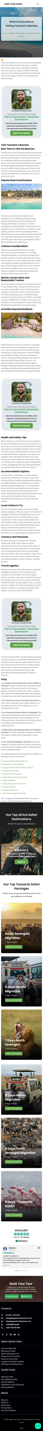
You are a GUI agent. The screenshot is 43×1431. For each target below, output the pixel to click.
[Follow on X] (6, 1334)
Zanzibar (31, 163)
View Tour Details (14, 947)
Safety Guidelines (9, 780)
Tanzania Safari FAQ (10, 790)
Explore (21, 861)
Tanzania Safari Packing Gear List (15, 761)
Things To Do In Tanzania (12, 774)
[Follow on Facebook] (2, 1334)
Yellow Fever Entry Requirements (15, 777)
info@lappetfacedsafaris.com (18, 1321)
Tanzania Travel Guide (11, 771)
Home (5, 33)
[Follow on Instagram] (10, 1334)
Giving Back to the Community (14, 783)
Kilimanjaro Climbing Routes (13, 764)
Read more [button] (7, 1265)
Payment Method (9, 787)
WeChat (27, 1296)
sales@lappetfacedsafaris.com (19, 1318)
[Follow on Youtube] (14, 1334)
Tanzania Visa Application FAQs (14, 793)
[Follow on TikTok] (18, 1334)
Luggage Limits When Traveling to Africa (18, 767)
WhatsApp (13, 1296)
